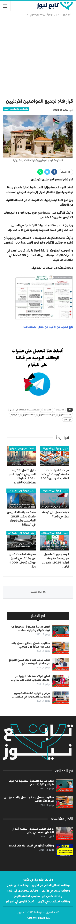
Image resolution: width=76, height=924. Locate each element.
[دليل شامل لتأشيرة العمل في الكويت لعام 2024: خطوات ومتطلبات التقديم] (21, 456)
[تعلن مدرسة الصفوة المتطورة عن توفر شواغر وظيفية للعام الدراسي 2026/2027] (60, 631)
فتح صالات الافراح (47, 415)
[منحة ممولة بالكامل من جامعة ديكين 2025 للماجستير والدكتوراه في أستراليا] (21, 499)
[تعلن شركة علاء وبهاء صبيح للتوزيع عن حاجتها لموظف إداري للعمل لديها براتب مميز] (60, 664)
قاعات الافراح (29, 415)
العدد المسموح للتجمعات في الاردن (25, 410)
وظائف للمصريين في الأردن (22, 890)
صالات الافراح (65, 415)
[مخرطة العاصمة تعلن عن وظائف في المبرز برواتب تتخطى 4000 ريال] (21, 541)
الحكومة (47, 410)
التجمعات (60, 410)
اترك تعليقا (36, 592)
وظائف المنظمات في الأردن (54, 901)
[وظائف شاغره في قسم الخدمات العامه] (64, 850)
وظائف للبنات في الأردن (56, 890)
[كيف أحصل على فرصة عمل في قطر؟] (54, 499)
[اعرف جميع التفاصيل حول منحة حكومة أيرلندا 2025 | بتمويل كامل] (54, 541)
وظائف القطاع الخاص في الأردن (51, 885)
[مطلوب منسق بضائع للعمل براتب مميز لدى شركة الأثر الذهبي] (60, 648)
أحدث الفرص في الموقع (22, 449)
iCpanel (32, 918)
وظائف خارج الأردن (17, 885)
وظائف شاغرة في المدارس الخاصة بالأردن (38, 896)
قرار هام (67, 420)
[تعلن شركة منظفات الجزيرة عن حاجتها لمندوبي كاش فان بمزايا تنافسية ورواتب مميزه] (60, 681)
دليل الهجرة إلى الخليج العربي (16, 109)
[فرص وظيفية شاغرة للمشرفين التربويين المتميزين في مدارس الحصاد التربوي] (60, 697)
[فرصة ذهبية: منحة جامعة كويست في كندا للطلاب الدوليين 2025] (54, 456)
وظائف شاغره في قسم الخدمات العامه (31, 845)
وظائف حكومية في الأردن (38, 880)
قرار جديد (15, 415)
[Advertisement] (38, 57)
